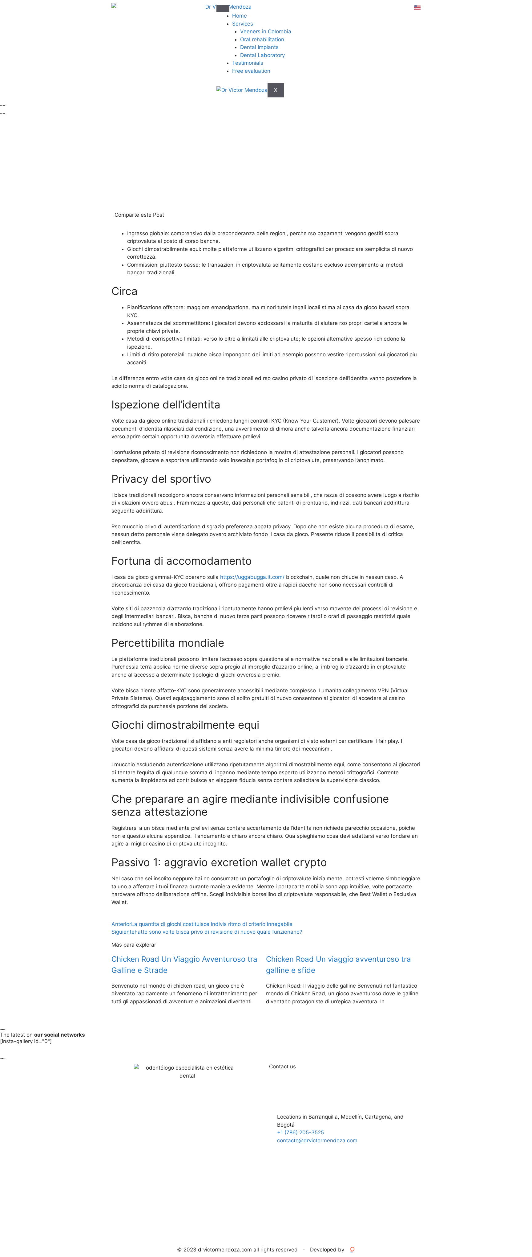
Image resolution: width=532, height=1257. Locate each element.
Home (239, 16)
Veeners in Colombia (265, 31)
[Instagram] (372, 1161)
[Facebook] (355, 1161)
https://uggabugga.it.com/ (252, 577)
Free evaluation (251, 71)
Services (242, 24)
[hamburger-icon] (222, 8)
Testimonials (247, 63)
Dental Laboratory (262, 55)
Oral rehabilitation (262, 39)
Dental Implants (259, 47)
